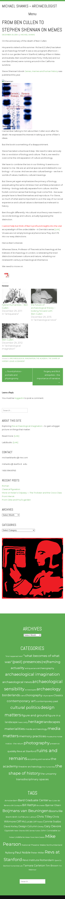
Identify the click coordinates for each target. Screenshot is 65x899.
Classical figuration (11, 489)
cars (22, 695)
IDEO (27, 831)
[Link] (57, 229)
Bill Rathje (29, 805)
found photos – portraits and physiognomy (13, 375)
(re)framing (50, 662)
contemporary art (21, 701)
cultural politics (25, 707)
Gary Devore (52, 826)
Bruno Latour (29, 817)
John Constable (49, 830)
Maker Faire (29, 837)
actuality (17, 668)
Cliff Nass (38, 821)
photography (37, 743)
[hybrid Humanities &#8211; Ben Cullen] (15, 296)
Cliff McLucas (24, 821)
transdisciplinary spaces (32, 779)
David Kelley (11, 826)
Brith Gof (17, 817)
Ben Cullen (7, 339)
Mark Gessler (40, 837)
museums (51, 736)
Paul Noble (22, 852)
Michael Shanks (28, 35)
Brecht (9, 817)
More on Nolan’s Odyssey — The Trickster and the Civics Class (32, 492)
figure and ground (34, 715)
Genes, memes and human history (41, 71)
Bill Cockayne (16, 805)
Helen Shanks (19, 831)
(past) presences (26, 662)
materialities (15, 729)
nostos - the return (14, 743)
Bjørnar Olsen (53, 805)
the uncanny (48, 773)
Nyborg (9, 852)
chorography (33, 695)
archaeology (49, 689)
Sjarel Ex (58, 860)
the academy (42, 358)
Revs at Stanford (26, 751)
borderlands (11, 695)
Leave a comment (17, 361)
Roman (5, 486)
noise (59, 736)
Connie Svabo (52, 821)
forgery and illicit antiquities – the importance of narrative (48, 376)
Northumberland (54, 845)
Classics (58, 695)
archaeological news (17, 682)
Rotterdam (47, 860)
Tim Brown (52, 865)
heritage (35, 722)
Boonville (56, 811)
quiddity (11, 751)
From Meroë (8, 496)
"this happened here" (14, 656)
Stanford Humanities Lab (13, 866)
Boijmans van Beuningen (25, 811)
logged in (19, 398)
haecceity (23, 722)
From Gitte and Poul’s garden (16, 500)
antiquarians (31, 668)
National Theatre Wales (34, 845)
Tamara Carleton (34, 865)
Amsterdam (11, 800)
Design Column (27, 826)
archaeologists (30, 690)
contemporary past (47, 701)
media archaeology (36, 729)
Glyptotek (9, 830)
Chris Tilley (44, 816)
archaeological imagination (23, 358)
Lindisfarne (20, 837)
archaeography (45, 668)
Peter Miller (37, 852)
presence (55, 743)
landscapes (52, 722)
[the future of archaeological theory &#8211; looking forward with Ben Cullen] (44, 296)
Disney (41, 826)
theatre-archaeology (30, 766)
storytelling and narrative (39, 759)
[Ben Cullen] (15, 330)
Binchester (40, 805)
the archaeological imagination (27, 426)
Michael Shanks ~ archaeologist (29, 6)
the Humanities (48, 767)
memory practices (32, 736)
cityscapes (48, 695)
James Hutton (35, 831)
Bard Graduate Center (33, 800)
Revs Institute (30, 860)
